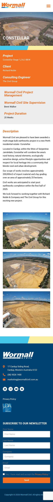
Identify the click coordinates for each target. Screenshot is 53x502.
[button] (48, 6)
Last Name (8, 440)
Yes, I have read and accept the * (27, 474)
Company (7, 451)
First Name (8, 429)
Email (5, 463)
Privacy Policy (41, 474)
